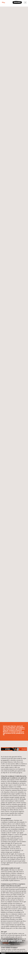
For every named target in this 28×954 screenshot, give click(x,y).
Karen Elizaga (6, 943)
